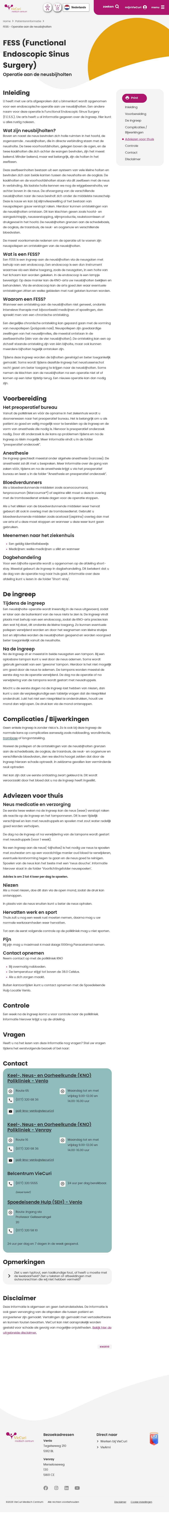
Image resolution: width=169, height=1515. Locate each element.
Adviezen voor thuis (139, 139)
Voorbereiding (135, 114)
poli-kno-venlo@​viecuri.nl (35, 1110)
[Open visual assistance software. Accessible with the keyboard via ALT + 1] (47, 7)
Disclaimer (133, 159)
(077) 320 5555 (27, 1183)
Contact (131, 152)
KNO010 (104, 1347)
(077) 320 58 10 (27, 1230)
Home (7, 21)
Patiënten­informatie (28, 21)
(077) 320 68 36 (27, 1099)
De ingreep (133, 120)
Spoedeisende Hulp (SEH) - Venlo (44, 1202)
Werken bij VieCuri (113, 1441)
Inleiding (131, 107)
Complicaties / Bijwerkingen (136, 130)
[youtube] (77, 1488)
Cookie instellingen (141, 1502)
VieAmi (105, 1447)
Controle (131, 145)
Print (134, 98)
